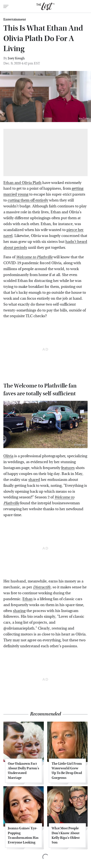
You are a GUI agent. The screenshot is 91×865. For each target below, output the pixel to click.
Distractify (42, 587)
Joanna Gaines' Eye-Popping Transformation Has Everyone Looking (23, 835)
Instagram (79, 444)
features (68, 468)
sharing (19, 611)
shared (34, 479)
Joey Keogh (16, 58)
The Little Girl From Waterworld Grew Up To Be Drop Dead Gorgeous (67, 771)
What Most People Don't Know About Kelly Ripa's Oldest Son (66, 835)
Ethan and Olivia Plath (22, 183)
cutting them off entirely (28, 200)
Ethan (27, 599)
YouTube (84, 118)
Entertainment (14, 19)
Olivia (8, 456)
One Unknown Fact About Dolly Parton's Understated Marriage (23, 771)
